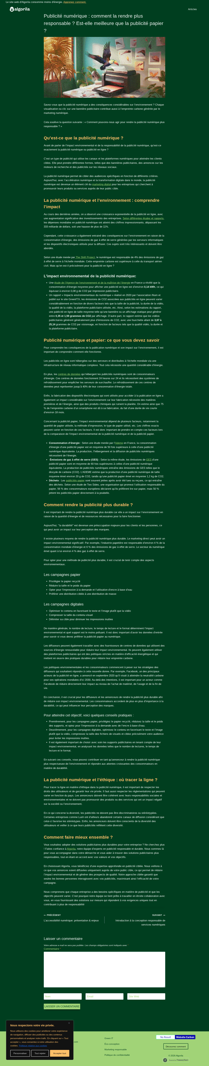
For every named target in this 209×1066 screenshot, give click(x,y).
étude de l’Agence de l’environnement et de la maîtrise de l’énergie (92, 282)
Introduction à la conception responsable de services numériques (140, 920)
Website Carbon (185, 1037)
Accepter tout (59, 1053)
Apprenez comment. (74, 2)
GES (148, 459)
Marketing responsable (115, 1049)
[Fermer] (70, 1023)
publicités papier (75, 480)
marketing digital (101, 184)
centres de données (69, 374)
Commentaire (52, 948)
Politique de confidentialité (117, 1055)
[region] (39, 1040)
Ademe (119, 443)
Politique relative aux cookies (33, 1045)
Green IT (108, 1038)
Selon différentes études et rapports (143, 218)
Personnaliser (20, 1053)
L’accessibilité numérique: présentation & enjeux (71, 918)
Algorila (71, 848)
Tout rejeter (40, 1053)
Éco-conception (111, 1044)
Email (90, 996)
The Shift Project (85, 257)
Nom (47, 996)
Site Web (134, 996)
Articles (192, 9)
